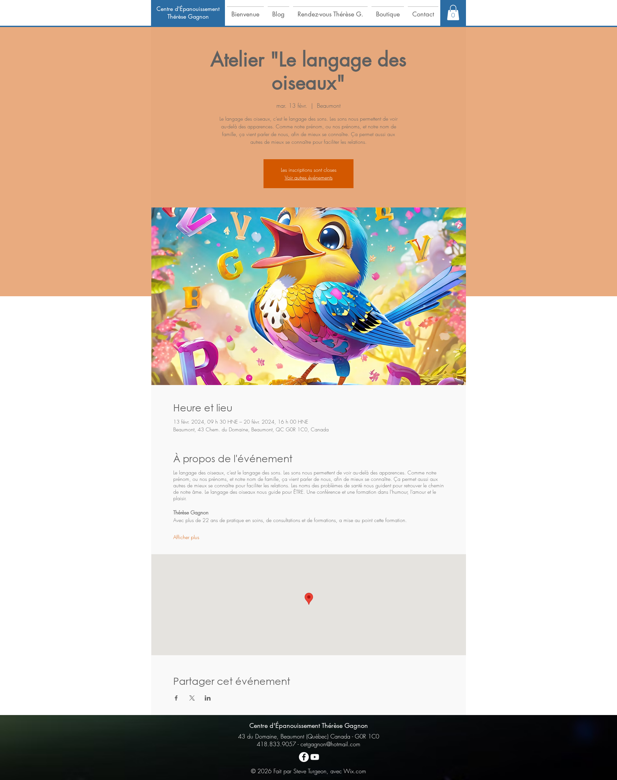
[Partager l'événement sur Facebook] (176, 698)
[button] (245, 11)
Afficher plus (186, 537)
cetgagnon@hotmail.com (330, 744)
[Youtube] (315, 757)
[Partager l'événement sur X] (192, 698)
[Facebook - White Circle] (304, 757)
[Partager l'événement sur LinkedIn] (208, 698)
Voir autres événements (309, 177)
